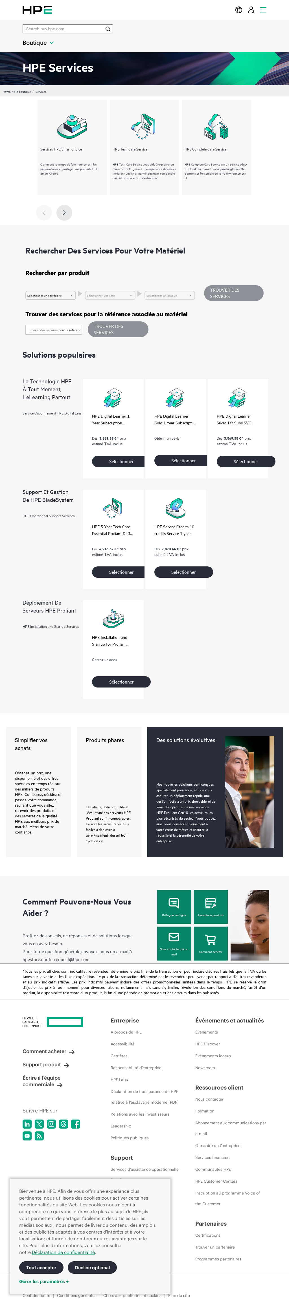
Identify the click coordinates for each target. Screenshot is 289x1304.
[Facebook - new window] (75, 1124)
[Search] (108, 28)
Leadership (121, 1126)
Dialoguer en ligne (174, 914)
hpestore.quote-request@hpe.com (56, 959)
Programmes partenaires (218, 1259)
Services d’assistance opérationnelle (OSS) (145, 1175)
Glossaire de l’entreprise (217, 1145)
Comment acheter (210, 951)
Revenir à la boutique (17, 91)
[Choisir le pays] (238, 10)
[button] (118, 329)
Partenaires (211, 1223)
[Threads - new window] (63, 1124)
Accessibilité (123, 1044)
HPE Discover (207, 1044)
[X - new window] (39, 1124)
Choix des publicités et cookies (132, 1295)
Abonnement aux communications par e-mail (230, 1128)
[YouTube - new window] (27, 1135)
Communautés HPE (213, 1169)
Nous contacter (209, 1099)
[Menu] (263, 10)
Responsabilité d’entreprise (136, 1067)
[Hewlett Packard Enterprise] (37, 10)
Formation (204, 1111)
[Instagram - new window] (51, 1124)
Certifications (207, 1235)
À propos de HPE (126, 1032)
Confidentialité (36, 1295)
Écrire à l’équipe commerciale (41, 1081)
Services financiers (213, 1157)
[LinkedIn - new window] (27, 1124)
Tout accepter (41, 1267)
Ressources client (219, 1087)
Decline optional (92, 1267)
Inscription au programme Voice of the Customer (227, 1198)
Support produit (42, 1064)
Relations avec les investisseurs (140, 1114)
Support (122, 1157)
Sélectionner (121, 461)
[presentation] (64, 213)
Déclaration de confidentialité (63, 1252)
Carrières (119, 1055)
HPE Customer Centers (216, 1181)
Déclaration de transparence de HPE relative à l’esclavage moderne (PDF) (145, 1097)
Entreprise (125, 1020)
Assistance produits (211, 914)
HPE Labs (119, 1079)
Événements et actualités (229, 1020)
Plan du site (179, 1295)
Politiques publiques (130, 1137)
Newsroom (205, 1067)
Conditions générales (77, 1295)
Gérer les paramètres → (44, 1281)
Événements (206, 1032)
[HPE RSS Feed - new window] (39, 1135)
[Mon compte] (251, 10)
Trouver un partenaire (215, 1247)
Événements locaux (213, 1055)
